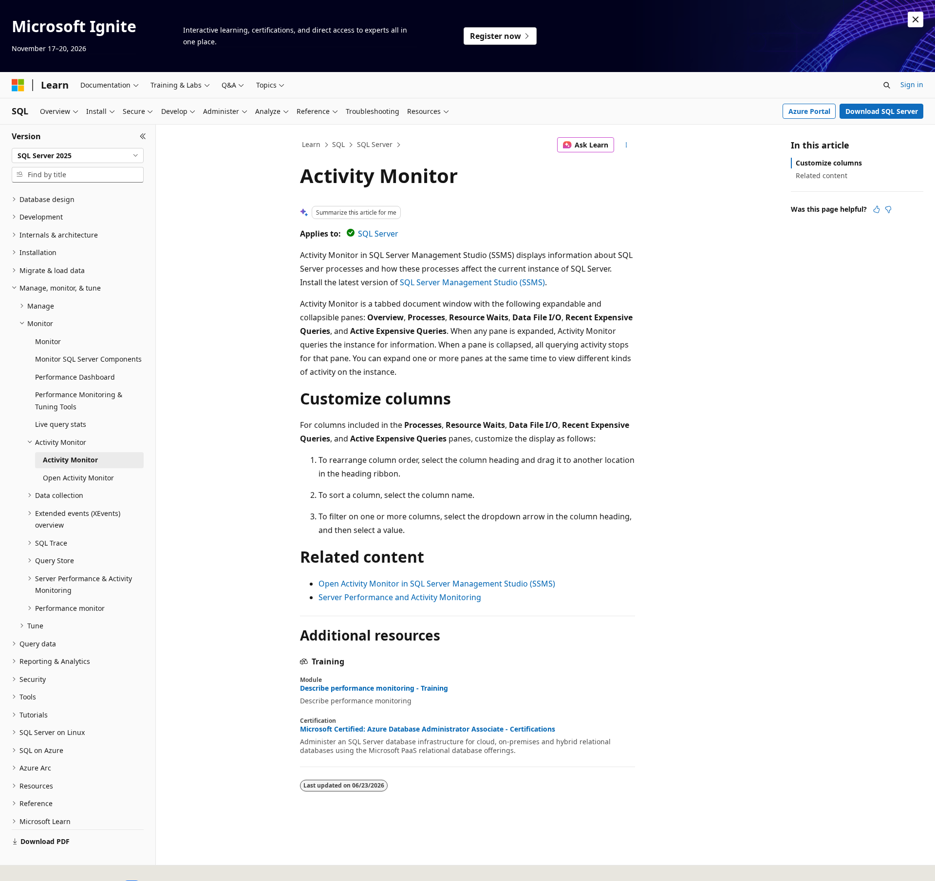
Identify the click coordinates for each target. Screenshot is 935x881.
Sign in (911, 84)
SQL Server (375, 144)
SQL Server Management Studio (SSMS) (472, 282)
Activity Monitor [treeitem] (70, 459)
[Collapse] (142, 136)
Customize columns (829, 162)
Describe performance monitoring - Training (374, 688)
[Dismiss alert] (915, 19)
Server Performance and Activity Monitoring (399, 597)
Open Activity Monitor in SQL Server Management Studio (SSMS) (436, 583)
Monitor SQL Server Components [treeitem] (88, 359)
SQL (338, 144)
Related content (821, 175)
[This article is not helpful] (888, 209)
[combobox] (78, 156)
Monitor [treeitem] (48, 341)
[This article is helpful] (876, 209)
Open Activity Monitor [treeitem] (78, 477)
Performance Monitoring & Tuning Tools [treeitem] (78, 400)
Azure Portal (809, 111)
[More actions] (626, 145)
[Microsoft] (18, 85)
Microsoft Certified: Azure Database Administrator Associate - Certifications (427, 729)
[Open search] (887, 85)
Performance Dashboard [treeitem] (75, 377)
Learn (311, 144)
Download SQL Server (881, 111)
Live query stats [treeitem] (60, 424)
